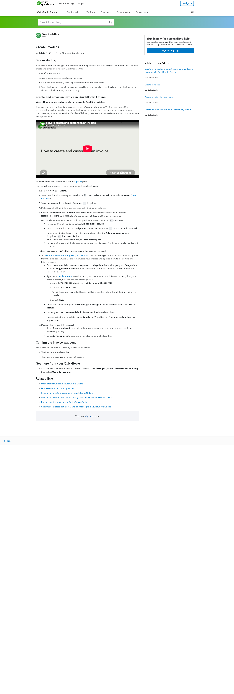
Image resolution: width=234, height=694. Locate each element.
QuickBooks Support (47, 12)
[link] (170, 73)
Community (122, 12)
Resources (141, 12)
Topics (90, 12)
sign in (88, 416)
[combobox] (76, 22)
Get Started (72, 12)
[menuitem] (49, 12)
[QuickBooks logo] (45, 3)
